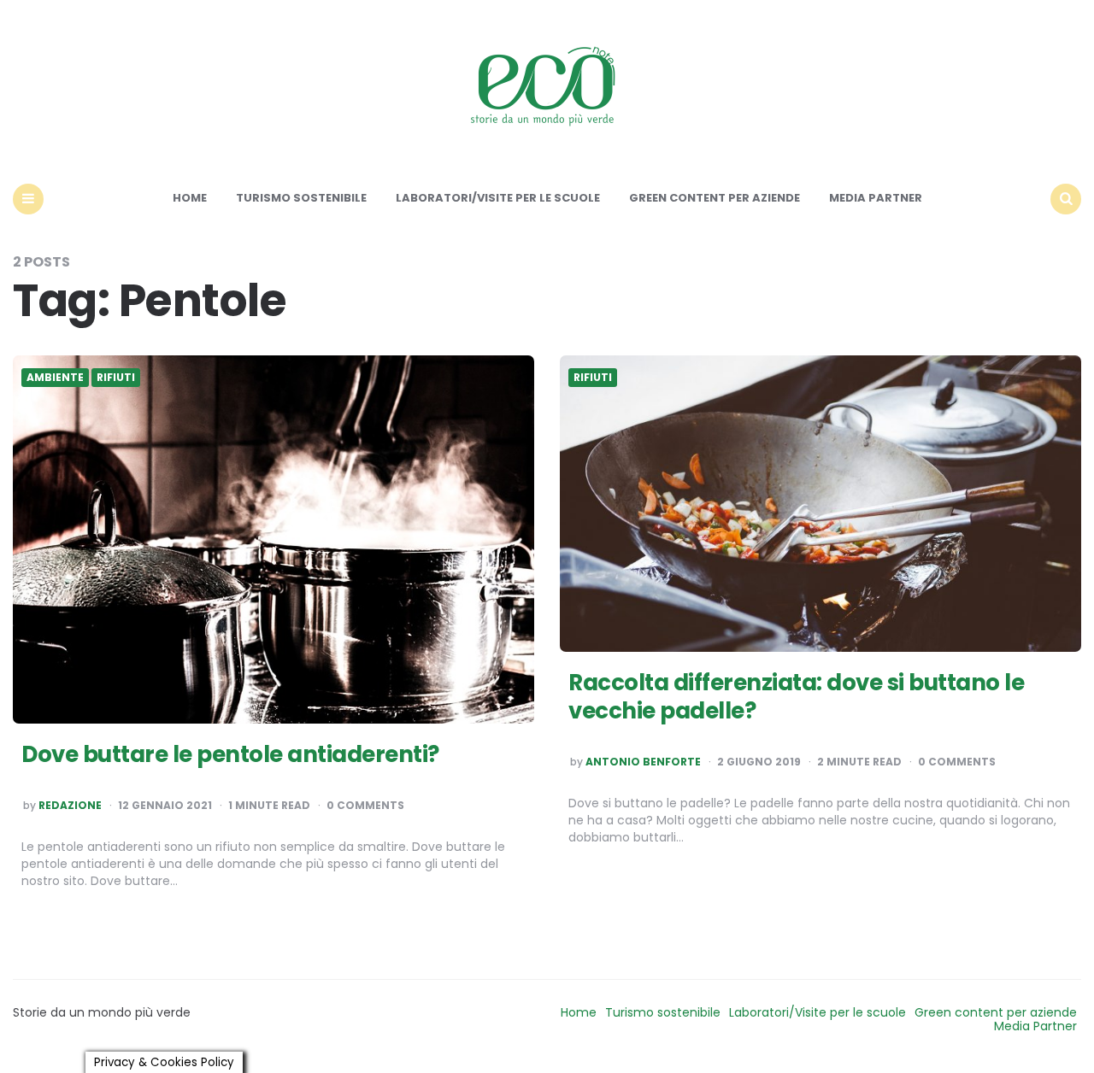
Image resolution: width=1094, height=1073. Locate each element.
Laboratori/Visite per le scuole (498, 198)
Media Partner (875, 198)
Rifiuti (116, 378)
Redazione (70, 806)
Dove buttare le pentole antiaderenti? (230, 754)
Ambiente (55, 378)
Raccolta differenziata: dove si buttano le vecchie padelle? (796, 697)
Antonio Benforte (643, 762)
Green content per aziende (714, 198)
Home (190, 198)
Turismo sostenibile (301, 198)
